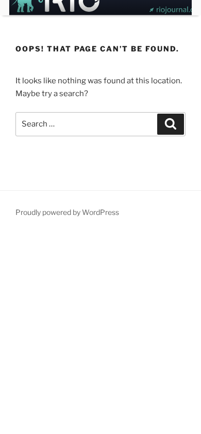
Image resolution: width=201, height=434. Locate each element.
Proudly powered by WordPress (67, 212)
